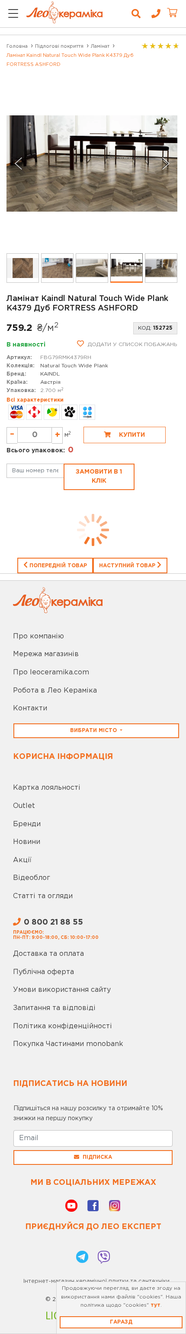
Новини (26, 842)
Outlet (24, 806)
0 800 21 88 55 (53, 922)
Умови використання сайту (62, 990)
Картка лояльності (46, 788)
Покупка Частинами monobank (68, 1044)
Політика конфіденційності (62, 1026)
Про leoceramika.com (51, 672)
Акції (22, 860)
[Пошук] (136, 14)
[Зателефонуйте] (152, 14)
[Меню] (13, 14)
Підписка (97, 1157)
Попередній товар (57, 565)
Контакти (30, 708)
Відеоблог (31, 878)
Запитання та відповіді (54, 1008)
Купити (131, 435)
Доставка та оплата (48, 954)
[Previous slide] (19, 163)
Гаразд (121, 1322)
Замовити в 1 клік (99, 476)
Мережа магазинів (46, 654)
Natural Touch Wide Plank (74, 365)
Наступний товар (128, 565)
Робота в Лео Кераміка (55, 690)
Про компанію (38, 636)
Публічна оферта (43, 972)
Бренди (27, 824)
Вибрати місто (94, 730)
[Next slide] (165, 163)
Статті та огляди (43, 896)
